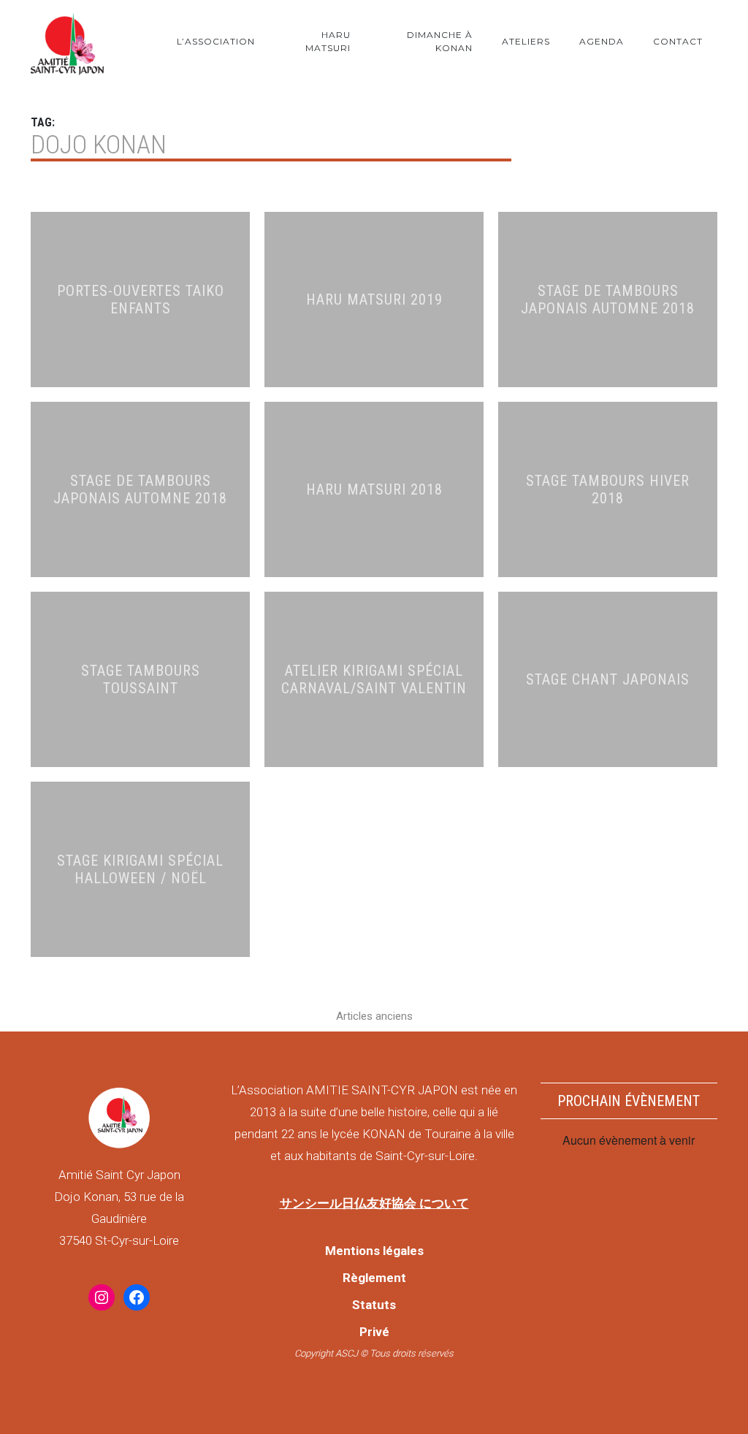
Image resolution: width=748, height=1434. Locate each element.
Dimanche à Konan (440, 41)
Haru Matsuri (328, 41)
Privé (374, 1331)
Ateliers (526, 41)
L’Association (216, 41)
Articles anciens (374, 1016)
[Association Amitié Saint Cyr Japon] (67, 41)
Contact (678, 41)
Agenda (601, 41)
